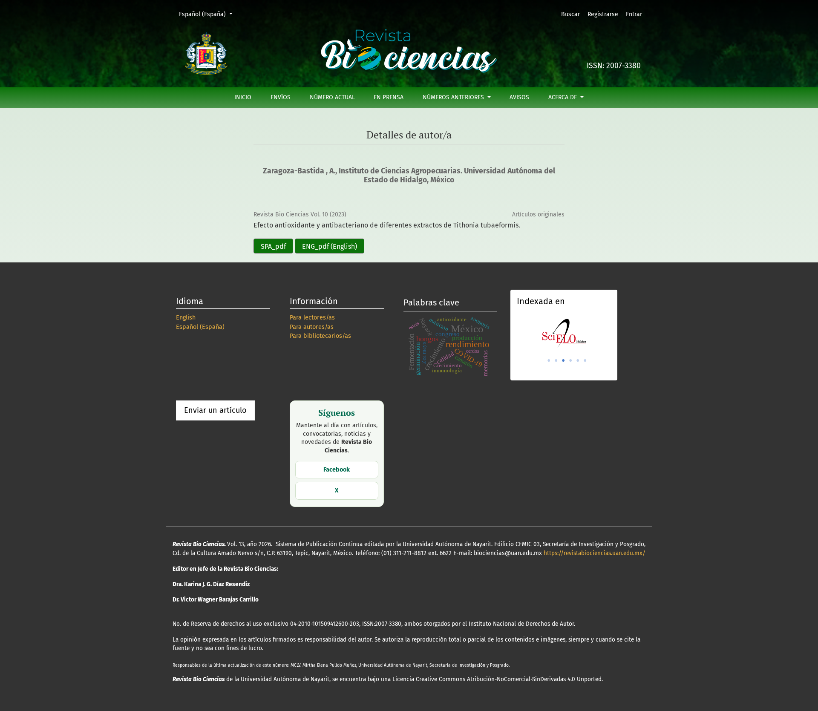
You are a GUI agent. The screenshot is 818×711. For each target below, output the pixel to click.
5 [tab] (577, 360)
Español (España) (209, 14)
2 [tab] (556, 360)
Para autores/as (312, 327)
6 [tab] (585, 360)
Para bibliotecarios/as (320, 336)
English (186, 317)
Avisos (519, 97)
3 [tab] (563, 360)
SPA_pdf (273, 246)
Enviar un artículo (215, 410)
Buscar (570, 14)
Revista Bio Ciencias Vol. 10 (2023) (299, 214)
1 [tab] (548, 360)
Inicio (242, 97)
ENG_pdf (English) (329, 246)
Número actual (332, 97)
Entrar (634, 14)
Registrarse (603, 14)
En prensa (388, 97)
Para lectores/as (312, 317)
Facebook (336, 469)
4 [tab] (570, 360)
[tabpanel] (564, 333)
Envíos (281, 97)
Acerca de (563, 97)
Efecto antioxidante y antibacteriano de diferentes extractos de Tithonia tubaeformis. (386, 225)
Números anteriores (454, 97)
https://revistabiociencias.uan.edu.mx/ (594, 553)
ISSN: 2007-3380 (614, 65)
